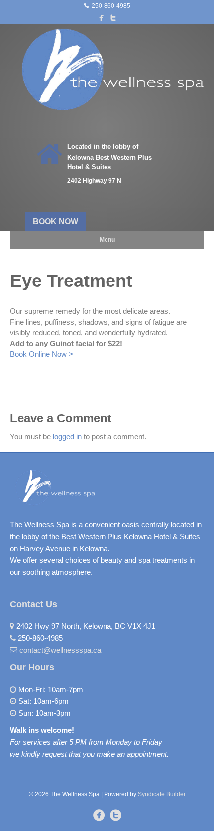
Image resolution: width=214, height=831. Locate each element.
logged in (67, 436)
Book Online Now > (41, 354)
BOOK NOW (55, 221)
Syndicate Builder (162, 794)
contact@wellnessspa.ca (60, 650)
